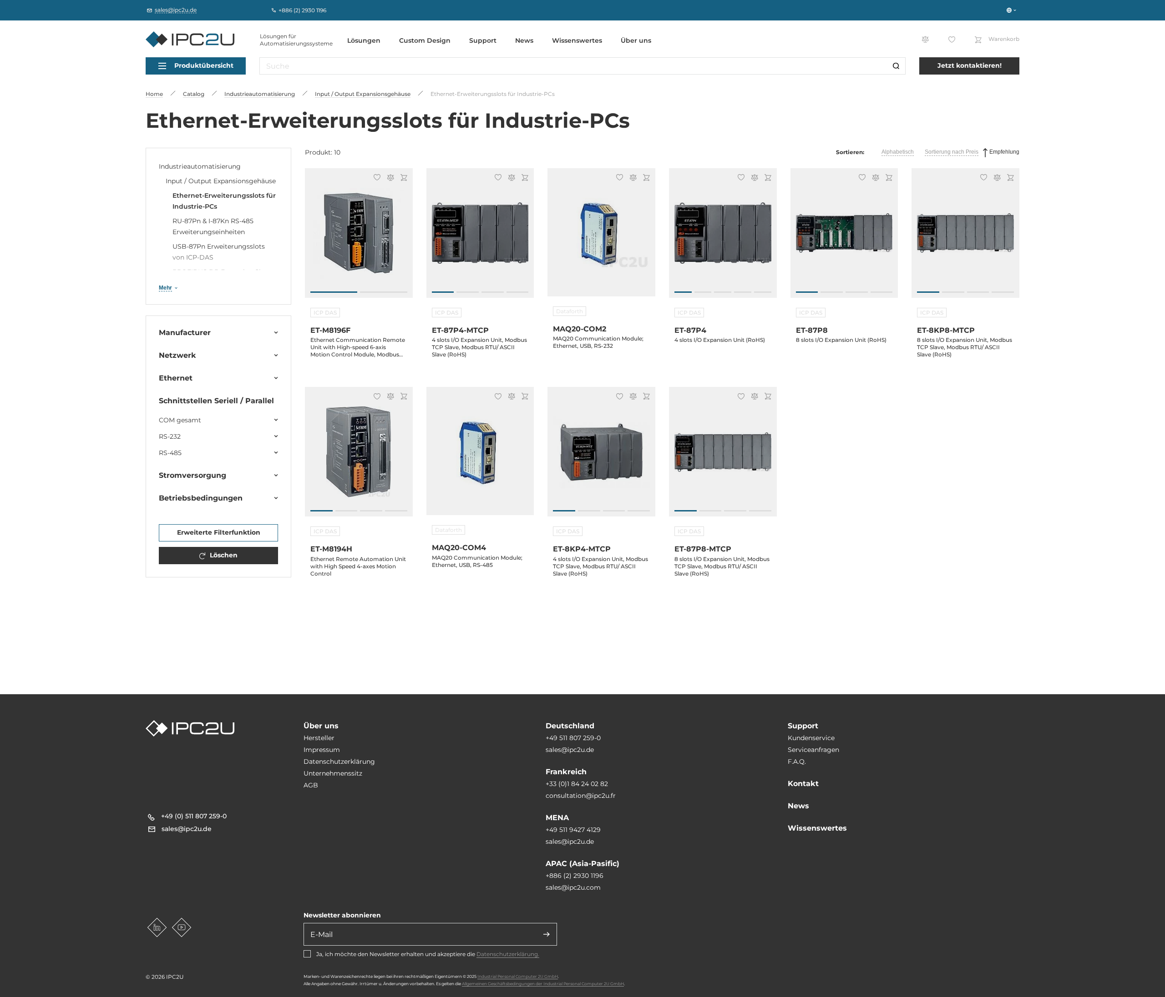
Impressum (322, 750)
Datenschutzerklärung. (507, 954)
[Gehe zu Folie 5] (762, 292)
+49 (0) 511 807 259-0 (194, 816)
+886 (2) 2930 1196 (574, 876)
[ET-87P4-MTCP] (480, 237)
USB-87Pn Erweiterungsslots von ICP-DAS (218, 251)
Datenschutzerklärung (339, 761)
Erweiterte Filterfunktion (218, 532)
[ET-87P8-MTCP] (722, 456)
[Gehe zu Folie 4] (518, 292)
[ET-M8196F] (358, 237)
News (524, 40)
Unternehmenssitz (333, 773)
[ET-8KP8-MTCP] (965, 237)
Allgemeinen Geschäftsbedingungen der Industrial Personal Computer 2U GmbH (543, 983)
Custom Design (425, 40)
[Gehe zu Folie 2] (383, 292)
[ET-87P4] (722, 237)
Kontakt (803, 783)
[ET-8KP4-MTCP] (601, 456)
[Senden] (546, 934)
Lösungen (363, 40)
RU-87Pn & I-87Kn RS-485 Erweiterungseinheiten (212, 226)
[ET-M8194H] (358, 456)
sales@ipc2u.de (570, 750)
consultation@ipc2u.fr (581, 796)
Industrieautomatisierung (200, 166)
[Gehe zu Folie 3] (492, 292)
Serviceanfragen (813, 750)
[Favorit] (376, 178)
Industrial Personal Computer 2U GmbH (517, 976)
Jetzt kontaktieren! (969, 65)
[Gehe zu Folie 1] (333, 292)
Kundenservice (811, 738)
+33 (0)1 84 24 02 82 (577, 784)
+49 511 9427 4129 (573, 830)
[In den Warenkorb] (402, 178)
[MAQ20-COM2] (601, 237)
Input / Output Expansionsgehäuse (221, 181)
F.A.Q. (797, 761)
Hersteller (319, 738)
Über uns (636, 40)
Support (482, 40)
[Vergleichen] (389, 178)
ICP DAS (325, 312)
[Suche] (896, 66)
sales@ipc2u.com (573, 887)
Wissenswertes (577, 40)
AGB (311, 785)
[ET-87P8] (844, 237)
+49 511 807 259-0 (573, 738)
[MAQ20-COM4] (480, 456)
